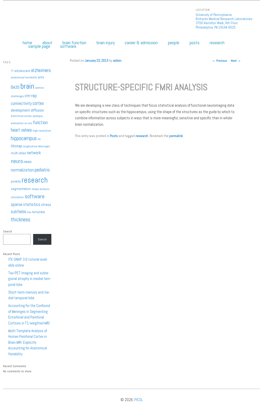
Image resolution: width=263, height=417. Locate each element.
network (34, 153)
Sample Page (39, 46)
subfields (18, 211)
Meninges (44, 146)
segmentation (21, 189)
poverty (16, 181)
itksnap (16, 146)
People (173, 42)
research (142, 136)
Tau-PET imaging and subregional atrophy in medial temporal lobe (29, 278)
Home (27, 42)
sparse (16, 204)
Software (68, 46)
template (38, 212)
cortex (38, 103)
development (20, 110)
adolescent (22, 71)
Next (235, 61)
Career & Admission (141, 42)
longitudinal (30, 146)
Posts (195, 42)
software (34, 196)
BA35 (15, 87)
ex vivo (28, 123)
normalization (22, 170)
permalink (176, 136)
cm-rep (31, 95)
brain (27, 86)
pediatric (42, 170)
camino (39, 87)
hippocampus (24, 138)
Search (7, 231)
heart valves (21, 130)
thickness (20, 219)
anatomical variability (24, 77)
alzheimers (41, 70)
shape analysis (40, 189)
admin (117, 60)
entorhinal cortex (21, 116)
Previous (219, 61)
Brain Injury (106, 42)
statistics (31, 204)
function (40, 122)
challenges (17, 96)
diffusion (37, 110)
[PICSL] (15, 20)
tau (29, 212)
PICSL (138, 399)
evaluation (17, 123)
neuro (17, 161)
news (28, 161)
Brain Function (74, 42)
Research (217, 42)
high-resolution (42, 130)
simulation (17, 197)
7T (12, 71)
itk (39, 139)
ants (41, 77)
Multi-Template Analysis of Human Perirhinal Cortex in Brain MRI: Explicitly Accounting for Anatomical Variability (27, 342)
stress (46, 204)
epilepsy (38, 116)
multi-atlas (18, 153)
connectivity (21, 103)
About (47, 42)
